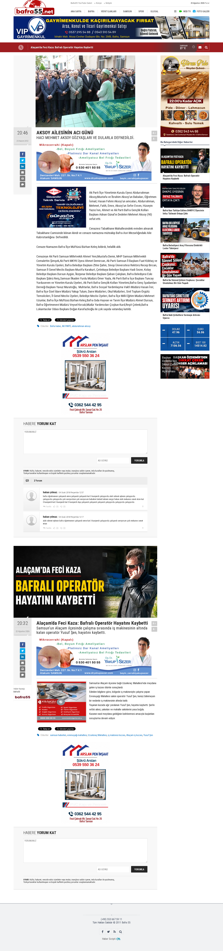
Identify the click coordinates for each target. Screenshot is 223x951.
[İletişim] (200, 47)
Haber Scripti (109, 938)
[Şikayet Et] (142, 506)
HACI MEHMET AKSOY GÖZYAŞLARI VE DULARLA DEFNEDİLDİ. (85, 138)
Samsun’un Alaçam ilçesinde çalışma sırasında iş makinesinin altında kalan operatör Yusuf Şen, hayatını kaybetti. (91, 630)
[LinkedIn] (22, 166)
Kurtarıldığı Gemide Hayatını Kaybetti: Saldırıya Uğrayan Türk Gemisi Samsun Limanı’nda (80, 47)
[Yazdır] (22, 178)
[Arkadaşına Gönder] (22, 172)
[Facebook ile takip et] (102, 931)
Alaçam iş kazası (134, 735)
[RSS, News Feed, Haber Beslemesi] (115, 931)
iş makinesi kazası (116, 735)
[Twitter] (22, 160)
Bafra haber (55, 326)
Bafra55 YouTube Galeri (81, 3)
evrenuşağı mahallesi (77, 735)
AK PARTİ (66, 326)
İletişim (109, 3)
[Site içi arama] (206, 47)
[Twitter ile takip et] (108, 931)
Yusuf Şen (148, 735)
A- (154, 138)
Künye (99, 3)
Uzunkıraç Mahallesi (97, 735)
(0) (57, 506)
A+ (154, 133)
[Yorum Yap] (22, 184)
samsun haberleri (58, 735)
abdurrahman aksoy (81, 326)
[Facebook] (22, 154)
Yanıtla (48, 506)
